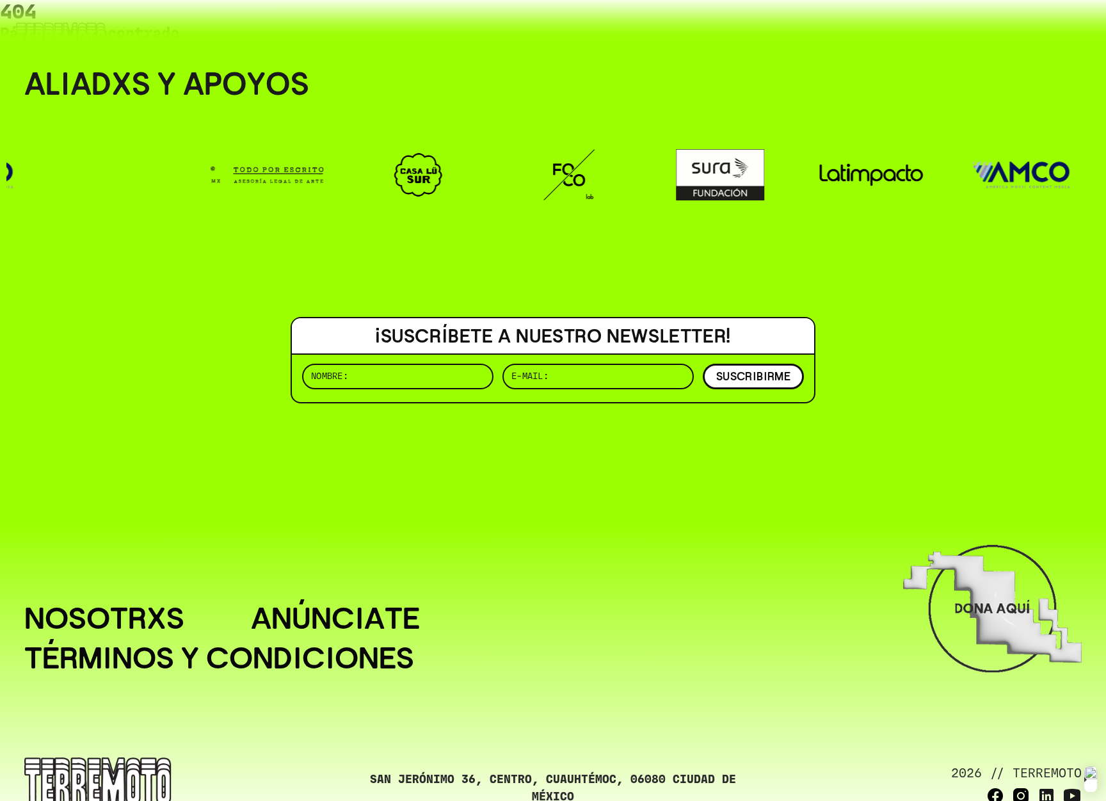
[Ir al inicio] (61, 36)
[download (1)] (1090, 779)
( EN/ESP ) (1036, 28)
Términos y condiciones (219, 658)
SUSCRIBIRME (753, 376)
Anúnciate (335, 618)
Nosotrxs (104, 618)
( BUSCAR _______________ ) (869, 28)
